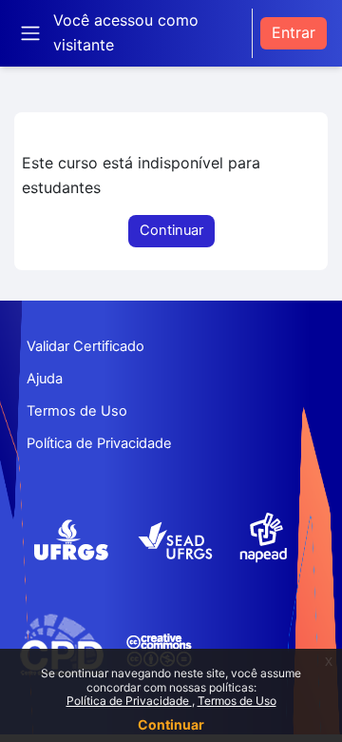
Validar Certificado (85, 346)
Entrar (293, 32)
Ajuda (45, 378)
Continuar (171, 724)
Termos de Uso (237, 700)
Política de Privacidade (129, 700)
